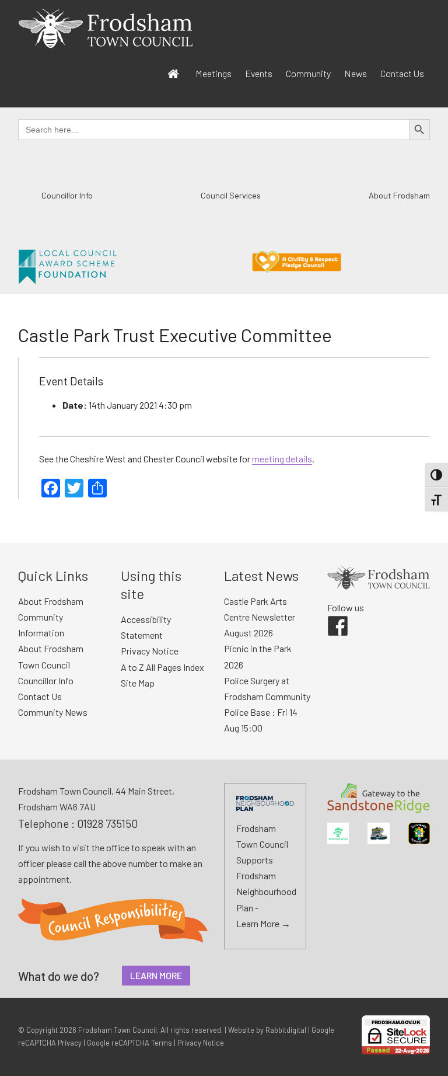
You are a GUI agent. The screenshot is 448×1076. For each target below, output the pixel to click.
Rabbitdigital (285, 1030)
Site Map (138, 682)
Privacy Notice (149, 650)
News (355, 73)
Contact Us (402, 73)
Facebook (329, 616)
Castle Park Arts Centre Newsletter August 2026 (259, 617)
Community (308, 73)
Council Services (231, 195)
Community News (53, 712)
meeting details (282, 458)
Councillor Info (67, 195)
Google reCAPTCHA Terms (129, 1042)
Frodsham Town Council (117, 1030)
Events (258, 73)
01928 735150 (107, 823)
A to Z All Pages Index (162, 667)
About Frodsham (399, 195)
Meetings (213, 73)
